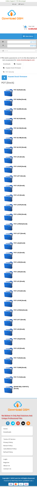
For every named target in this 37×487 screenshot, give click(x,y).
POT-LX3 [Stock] (19, 348)
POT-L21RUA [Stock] (20, 224)
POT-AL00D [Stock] (20, 109)
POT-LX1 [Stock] (19, 281)
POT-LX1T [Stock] (19, 319)
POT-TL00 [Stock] (19, 358)
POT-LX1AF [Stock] (20, 300)
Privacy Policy (8, 442)
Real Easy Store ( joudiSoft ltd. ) (22, 481)
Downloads (6, 64)
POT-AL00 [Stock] (19, 90)
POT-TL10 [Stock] (19, 377)
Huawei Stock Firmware (13, 68)
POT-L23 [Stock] (19, 252)
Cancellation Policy (10, 449)
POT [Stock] (10, 72)
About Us (6, 466)
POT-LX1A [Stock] (19, 291)
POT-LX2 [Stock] (19, 329)
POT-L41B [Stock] (19, 262)
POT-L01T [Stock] (19, 176)
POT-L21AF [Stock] (20, 205)
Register (22, 4)
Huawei (18, 64)
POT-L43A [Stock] (19, 272)
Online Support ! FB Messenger (16, 1)
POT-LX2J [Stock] (19, 339)
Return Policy (8, 445)
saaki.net (17, 478)
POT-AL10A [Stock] (20, 128)
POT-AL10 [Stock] (19, 118)
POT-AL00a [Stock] (20, 99)
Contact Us (7, 469)
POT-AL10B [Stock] (20, 138)
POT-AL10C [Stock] (20, 147)
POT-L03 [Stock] (19, 185)
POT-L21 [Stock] (19, 195)
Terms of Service (9, 439)
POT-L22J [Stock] (19, 243)
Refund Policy (8, 452)
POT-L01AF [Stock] (20, 166)
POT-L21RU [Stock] (20, 214)
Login (15, 4)
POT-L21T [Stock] (19, 233)
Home (5, 429)
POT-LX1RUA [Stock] (20, 310)
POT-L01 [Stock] (19, 157)
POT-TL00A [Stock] (20, 367)
